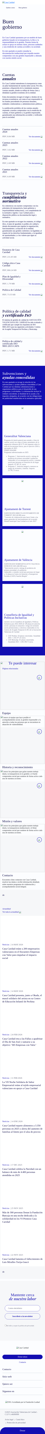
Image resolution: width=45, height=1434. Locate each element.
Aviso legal (9, 1420)
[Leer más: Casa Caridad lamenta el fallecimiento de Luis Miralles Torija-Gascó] (22, 1239)
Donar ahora (22, 1357)
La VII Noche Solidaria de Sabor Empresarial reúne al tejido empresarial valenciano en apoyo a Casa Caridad (21, 1085)
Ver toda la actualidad (10, 912)
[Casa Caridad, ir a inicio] (8, 2)
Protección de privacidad (16, 1423)
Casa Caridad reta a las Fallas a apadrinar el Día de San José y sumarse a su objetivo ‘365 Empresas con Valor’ (22, 1041)
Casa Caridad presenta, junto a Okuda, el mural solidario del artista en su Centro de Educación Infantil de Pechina (22, 998)
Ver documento (35, 137)
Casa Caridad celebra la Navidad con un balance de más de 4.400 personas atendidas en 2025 (21, 1172)
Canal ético (20, 1420)
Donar (22, 1430)
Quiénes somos (10, 8)
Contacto (22, 1362)
